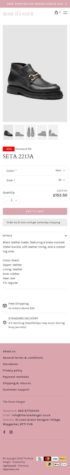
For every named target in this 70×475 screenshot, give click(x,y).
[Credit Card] (39, 460)
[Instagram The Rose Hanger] (11, 432)
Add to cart (35, 211)
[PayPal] (62, 460)
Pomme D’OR (23, 149)
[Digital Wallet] (60, 465)
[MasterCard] (47, 460)
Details (7, 235)
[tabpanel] (35, 73)
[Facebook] (4, 432)
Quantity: (9, 192)
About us (9, 351)
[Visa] (55, 460)
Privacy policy (12, 370)
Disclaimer (10, 364)
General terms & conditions (23, 357)
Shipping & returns (17, 383)
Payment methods (16, 377)
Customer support (16, 389)
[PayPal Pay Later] (49, 465)
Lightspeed (9, 465)
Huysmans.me (11, 469)
